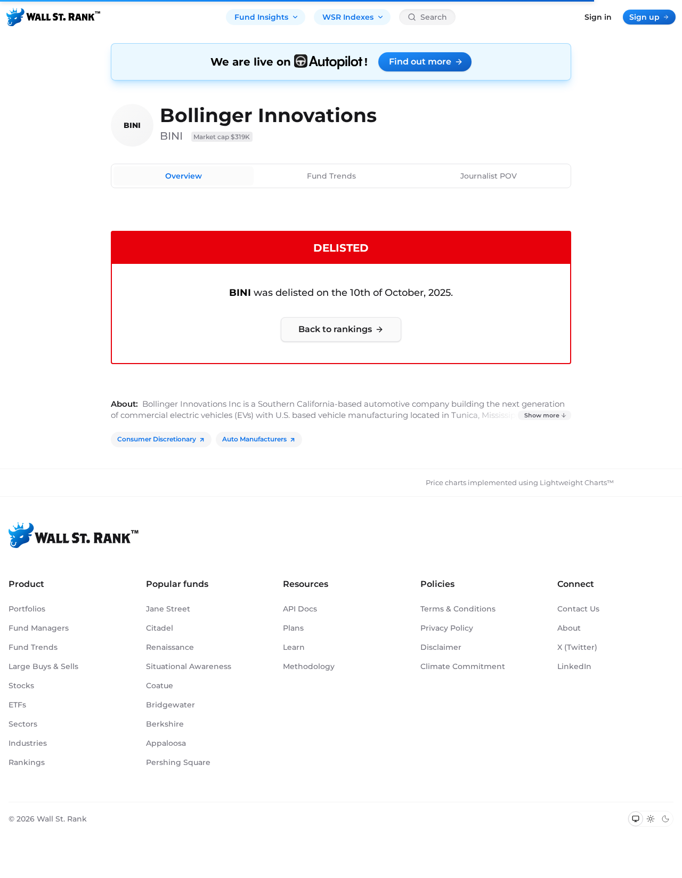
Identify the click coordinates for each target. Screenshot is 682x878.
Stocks (21, 685)
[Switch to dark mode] (665, 818)
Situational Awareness (188, 666)
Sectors (23, 724)
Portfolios (27, 609)
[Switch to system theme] (635, 818)
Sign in (598, 17)
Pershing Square (178, 762)
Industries (28, 743)
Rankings (27, 762)
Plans (293, 628)
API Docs (300, 609)
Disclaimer (440, 647)
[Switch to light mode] (650, 818)
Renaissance (170, 647)
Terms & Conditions (458, 609)
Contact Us (578, 609)
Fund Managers (39, 628)
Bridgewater (170, 705)
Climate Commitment (462, 666)
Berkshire (165, 724)
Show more (541, 415)
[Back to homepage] (53, 17)
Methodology (309, 666)
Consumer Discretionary (156, 439)
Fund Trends (331, 176)
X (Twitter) (577, 647)
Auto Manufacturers (254, 439)
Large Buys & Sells (43, 666)
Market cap (221, 137)
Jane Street (168, 609)
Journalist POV (488, 176)
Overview (183, 176)
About (569, 628)
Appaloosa (166, 743)
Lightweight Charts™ (577, 482)
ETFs (17, 705)
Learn (294, 647)
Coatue (159, 685)
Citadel (159, 628)
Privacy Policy (446, 628)
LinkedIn (574, 666)
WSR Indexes (348, 17)
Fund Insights (261, 17)
